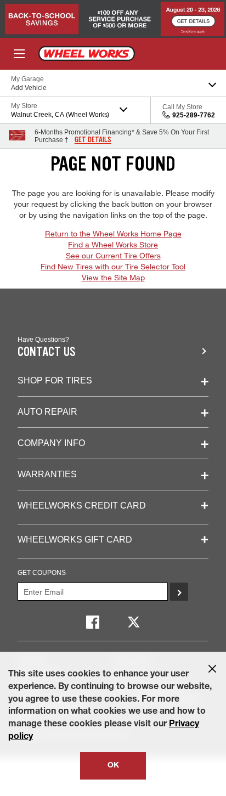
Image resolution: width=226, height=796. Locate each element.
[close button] (212, 668)
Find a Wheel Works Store (113, 244)
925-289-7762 (193, 115)
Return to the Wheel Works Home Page (113, 233)
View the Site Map (113, 277)
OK (113, 766)
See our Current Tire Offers (113, 255)
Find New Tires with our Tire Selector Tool (113, 266)
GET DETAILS (93, 140)
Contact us (47, 352)
